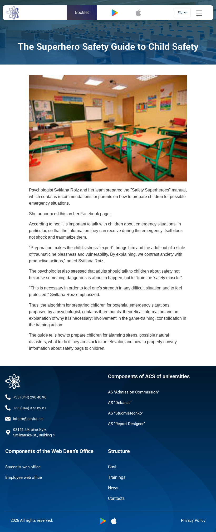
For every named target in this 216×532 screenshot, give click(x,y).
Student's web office (23, 467)
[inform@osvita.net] (8, 418)
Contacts (116, 498)
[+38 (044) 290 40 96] (8, 397)
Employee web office (23, 477)
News (113, 487)
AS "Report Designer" (126, 423)
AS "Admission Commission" (133, 392)
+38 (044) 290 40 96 (29, 397)
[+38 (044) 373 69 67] (8, 408)
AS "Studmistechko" (125, 413)
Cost (112, 466)
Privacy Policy (193, 520)
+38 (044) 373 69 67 (29, 408)
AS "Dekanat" (119, 402)
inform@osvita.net (28, 419)
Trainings (116, 477)
